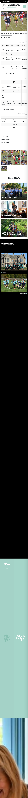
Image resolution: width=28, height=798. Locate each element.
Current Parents (6, 1)
